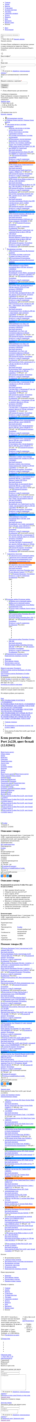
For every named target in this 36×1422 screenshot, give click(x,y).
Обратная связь (6, 1355)
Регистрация (9, 29)
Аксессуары (5, 785)
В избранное (13, 161)
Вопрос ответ (9, 22)
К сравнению (24, 159)
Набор (3, 777)
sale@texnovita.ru (28, 1321)
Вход (6, 28)
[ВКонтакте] (2, 876)
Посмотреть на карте (12, 1335)
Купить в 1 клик (14, 159)
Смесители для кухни (12, 1265)
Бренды (7, 6)
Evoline (8, 679)
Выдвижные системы (12, 1263)
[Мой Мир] (7, 876)
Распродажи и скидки (12, 663)
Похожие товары (6, 788)
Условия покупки (11, 10)
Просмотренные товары (9, 1096)
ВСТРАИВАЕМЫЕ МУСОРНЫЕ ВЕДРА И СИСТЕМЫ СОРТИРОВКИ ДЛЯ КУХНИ (16, 717)
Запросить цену (18, 1418)
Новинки (8, 659)
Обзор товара (5, 776)
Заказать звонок (19, 39)
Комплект (4, 779)
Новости (8, 17)
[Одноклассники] (5, 876)
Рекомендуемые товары (13, 664)
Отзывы (3, 786)
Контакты (8, 21)
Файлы (3, 792)
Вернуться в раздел (7, 774)
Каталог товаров (6, 114)
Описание (4, 781)
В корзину (24, 155)
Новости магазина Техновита (11, 668)
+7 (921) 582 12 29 (7, 1356)
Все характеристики (8, 844)
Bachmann (25, 677)
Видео (3, 794)
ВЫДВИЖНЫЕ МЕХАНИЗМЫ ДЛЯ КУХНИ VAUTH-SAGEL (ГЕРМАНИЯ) (17, 710)
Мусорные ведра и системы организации (19, 1261)
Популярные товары (12, 661)
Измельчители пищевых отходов (16, 1269)
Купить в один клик (23, 1395)
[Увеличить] (18, 797)
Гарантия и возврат (11, 13)
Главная (7, 2)
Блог (6, 19)
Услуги (7, 15)
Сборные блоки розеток (13, 1259)
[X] (10, 876)
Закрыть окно (5, 101)
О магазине (9, 8)
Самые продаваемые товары (10, 1095)
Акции (7, 4)
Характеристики (6, 783)
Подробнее (12, 157)
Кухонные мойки (10, 1267)
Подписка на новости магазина (11, 684)
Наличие (4, 790)
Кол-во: (4, 870)
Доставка (8, 11)
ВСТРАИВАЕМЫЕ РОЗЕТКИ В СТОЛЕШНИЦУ (18, 704)
